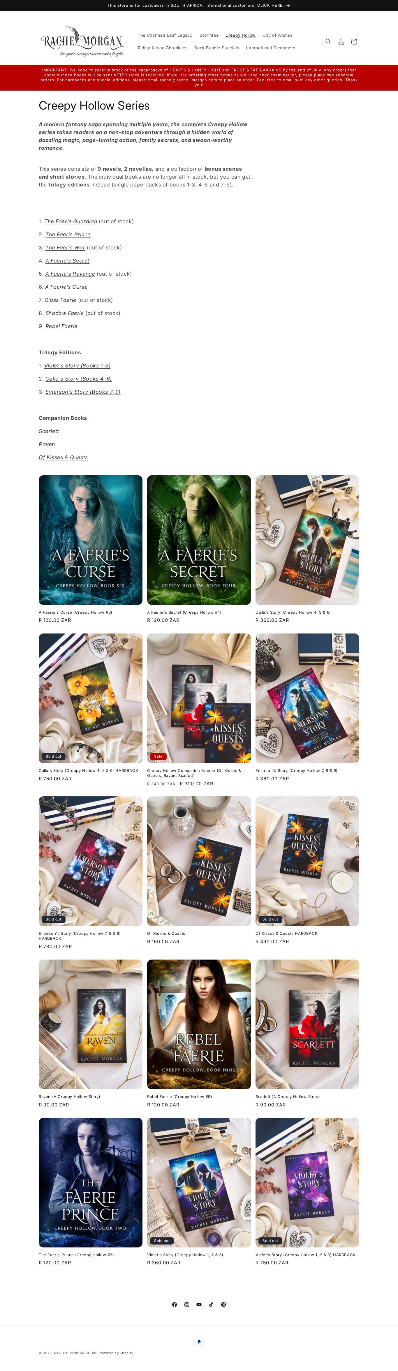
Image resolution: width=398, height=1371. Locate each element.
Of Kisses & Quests (166, 933)
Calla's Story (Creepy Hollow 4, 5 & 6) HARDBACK (88, 770)
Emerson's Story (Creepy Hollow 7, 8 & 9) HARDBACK (80, 936)
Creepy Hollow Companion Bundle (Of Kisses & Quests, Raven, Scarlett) (194, 772)
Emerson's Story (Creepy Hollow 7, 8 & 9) (297, 770)
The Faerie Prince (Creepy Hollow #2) (76, 1254)
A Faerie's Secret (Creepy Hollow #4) (184, 612)
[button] (328, 41)
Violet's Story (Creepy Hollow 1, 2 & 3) (185, 1254)
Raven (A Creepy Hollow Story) (69, 1096)
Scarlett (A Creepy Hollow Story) (288, 1096)
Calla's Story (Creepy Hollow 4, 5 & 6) (293, 612)
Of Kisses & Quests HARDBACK (287, 933)
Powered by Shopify (116, 1353)
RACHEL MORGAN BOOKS (76, 1353)
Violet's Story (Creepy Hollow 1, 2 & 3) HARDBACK (306, 1254)
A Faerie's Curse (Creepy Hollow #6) (75, 612)
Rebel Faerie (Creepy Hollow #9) (179, 1096)
